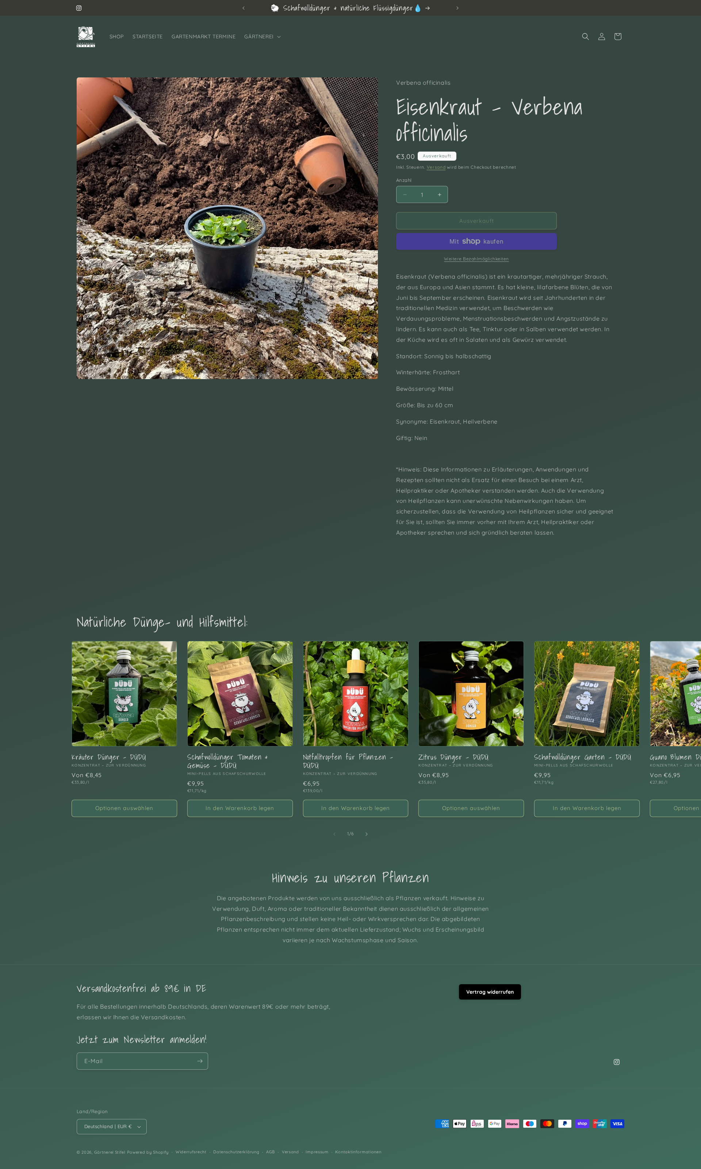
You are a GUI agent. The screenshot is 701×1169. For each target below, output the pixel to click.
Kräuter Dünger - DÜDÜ (109, 757)
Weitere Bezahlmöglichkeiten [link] (476, 258)
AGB (270, 1151)
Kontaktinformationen (358, 1151)
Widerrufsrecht (191, 1151)
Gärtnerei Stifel (110, 1152)
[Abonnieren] (200, 1061)
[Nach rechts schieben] (367, 834)
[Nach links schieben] (334, 834)
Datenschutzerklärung (236, 1151)
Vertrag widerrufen (490, 992)
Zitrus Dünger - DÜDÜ (453, 757)
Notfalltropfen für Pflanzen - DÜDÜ (348, 761)
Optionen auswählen (124, 808)
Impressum (317, 1151)
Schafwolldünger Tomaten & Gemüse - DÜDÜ (227, 761)
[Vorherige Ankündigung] (243, 8)
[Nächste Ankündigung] (457, 8)
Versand (436, 167)
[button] (261, 36)
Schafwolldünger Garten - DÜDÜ (582, 757)
